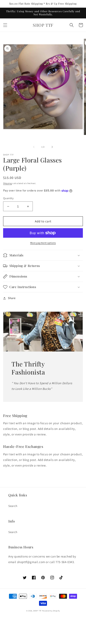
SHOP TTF (37, 611)
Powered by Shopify (51, 611)
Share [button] (12, 298)
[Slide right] (52, 146)
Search (13, 506)
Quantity (8, 198)
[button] (5, 25)
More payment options (43, 242)
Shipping (7, 183)
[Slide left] (33, 146)
